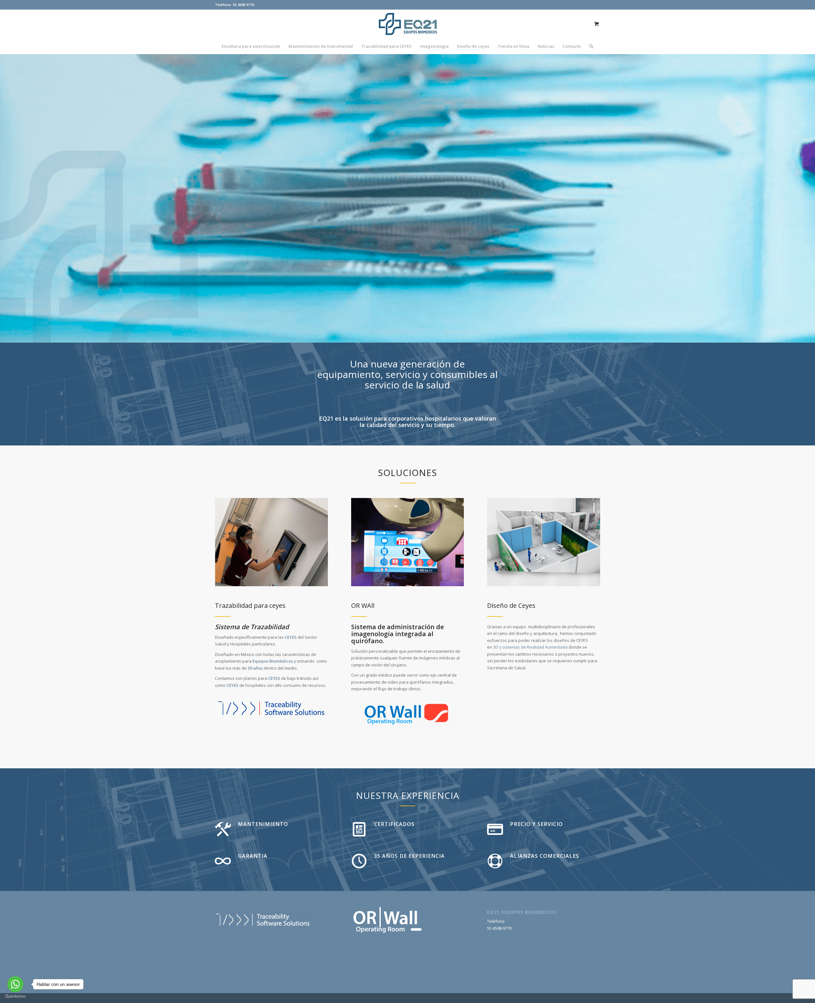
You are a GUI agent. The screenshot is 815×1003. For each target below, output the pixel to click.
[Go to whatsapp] (15, 984)
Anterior (14, 198)
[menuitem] (250, 46)
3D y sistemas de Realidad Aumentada (530, 647)
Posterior (800, 198)
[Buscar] (589, 46)
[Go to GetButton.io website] (15, 996)
